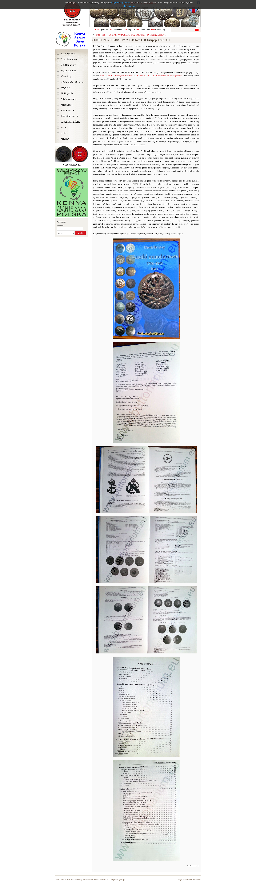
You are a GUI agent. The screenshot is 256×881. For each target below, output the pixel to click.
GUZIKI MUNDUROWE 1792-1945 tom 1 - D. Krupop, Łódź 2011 (137, 35)
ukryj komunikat (129, 6)
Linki (64, 133)
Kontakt (65, 138)
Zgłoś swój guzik (69, 99)
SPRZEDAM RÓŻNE (70, 121)
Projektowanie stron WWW (189, 879)
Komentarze (67, 110)
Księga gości (67, 104)
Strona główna (68, 53)
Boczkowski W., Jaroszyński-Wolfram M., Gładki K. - (141, 76)
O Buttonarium (68, 65)
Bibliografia (67, 93)
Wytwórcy (66, 76)
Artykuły (65, 87)
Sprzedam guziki (70, 116)
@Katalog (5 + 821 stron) (73, 82)
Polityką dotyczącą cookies (120, 2)
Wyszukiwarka (68, 70)
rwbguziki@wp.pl (117, 879)
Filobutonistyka (69, 59)
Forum (64, 127)
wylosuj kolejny (71, 164)
